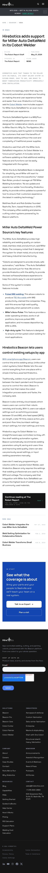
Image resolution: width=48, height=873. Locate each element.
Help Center (7, 808)
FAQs (4, 795)
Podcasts (30, 771)
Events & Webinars (33, 762)
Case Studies (7, 762)
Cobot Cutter (7, 726)
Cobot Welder (16, 104)
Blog (4, 786)
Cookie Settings (8, 858)
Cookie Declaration (32, 850)
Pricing (5, 817)
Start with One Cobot (35, 735)
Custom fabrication (34, 717)
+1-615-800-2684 (33, 790)
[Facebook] (17, 864)
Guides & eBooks (9, 804)
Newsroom (12, 22)
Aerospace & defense (34, 713)
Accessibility (7, 850)
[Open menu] (43, 3)
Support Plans (8, 826)
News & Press (31, 766)
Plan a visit (24, 612)
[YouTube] (8, 864)
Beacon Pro (7, 717)
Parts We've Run (9, 771)
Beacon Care (7, 721)
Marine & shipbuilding (35, 730)
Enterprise (30, 726)
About (5, 753)
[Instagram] (12, 864)
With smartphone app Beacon (16, 359)
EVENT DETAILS (27, 13)
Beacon (5, 713)
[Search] (38, 4)
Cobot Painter (8, 730)
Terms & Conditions (32, 854)
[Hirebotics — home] (8, 4)
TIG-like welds (20, 297)
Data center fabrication (35, 721)
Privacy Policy (8, 854)
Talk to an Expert (22, 604)
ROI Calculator (8, 821)
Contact (5, 766)
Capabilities (7, 790)
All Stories (30, 775)
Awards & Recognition (35, 757)
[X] (21, 864)
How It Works (7, 812)
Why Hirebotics (8, 775)
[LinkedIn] (3, 864)
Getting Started (8, 799)
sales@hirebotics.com (35, 786)
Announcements (33, 753)
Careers (5, 757)
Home (4, 22)
